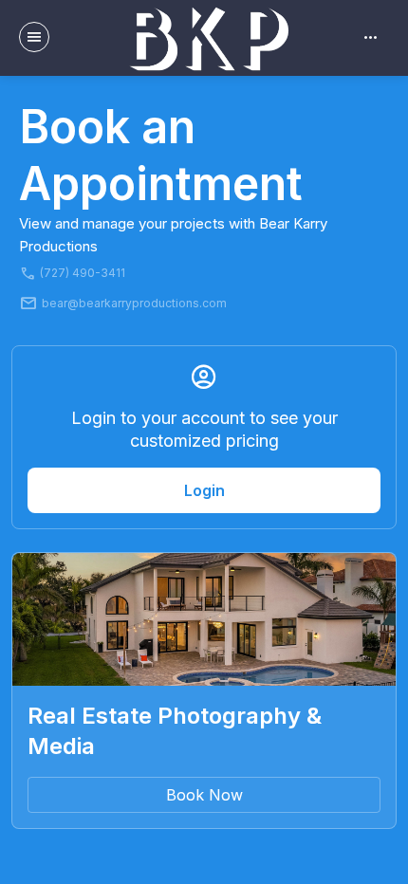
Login (204, 490)
